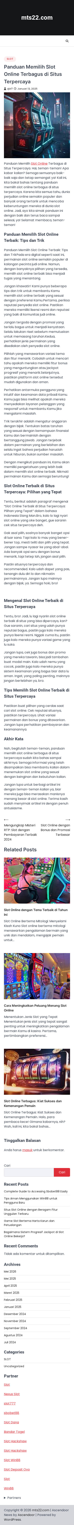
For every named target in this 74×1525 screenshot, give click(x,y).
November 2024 (15, 1321)
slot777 (10, 1403)
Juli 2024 (10, 1342)
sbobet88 (11, 1413)
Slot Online (39, 163)
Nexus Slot (12, 1394)
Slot (7, 1384)
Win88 (9, 1488)
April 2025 (10, 1286)
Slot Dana (11, 1422)
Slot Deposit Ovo (17, 1469)
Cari (7, 1165)
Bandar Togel (14, 1432)
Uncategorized (14, 1366)
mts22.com (37, 17)
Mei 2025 (10, 1279)
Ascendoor (26, 1515)
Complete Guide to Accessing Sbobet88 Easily (36, 1191)
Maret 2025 (11, 1293)
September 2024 (15, 1328)
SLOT (10, 59)
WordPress (12, 1519)
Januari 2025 (12, 1307)
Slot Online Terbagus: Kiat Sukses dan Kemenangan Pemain (33, 1103)
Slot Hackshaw (15, 1441)
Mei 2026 (10, 1272)
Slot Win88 (12, 1460)
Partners (14, 1498)
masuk (27, 1150)
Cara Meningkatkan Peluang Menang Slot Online (35, 1008)
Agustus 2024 (13, 1335)
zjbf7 (10, 88)
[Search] (67, 41)
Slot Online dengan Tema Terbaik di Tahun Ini (36, 912)
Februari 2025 (13, 1300)
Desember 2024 (15, 1314)
